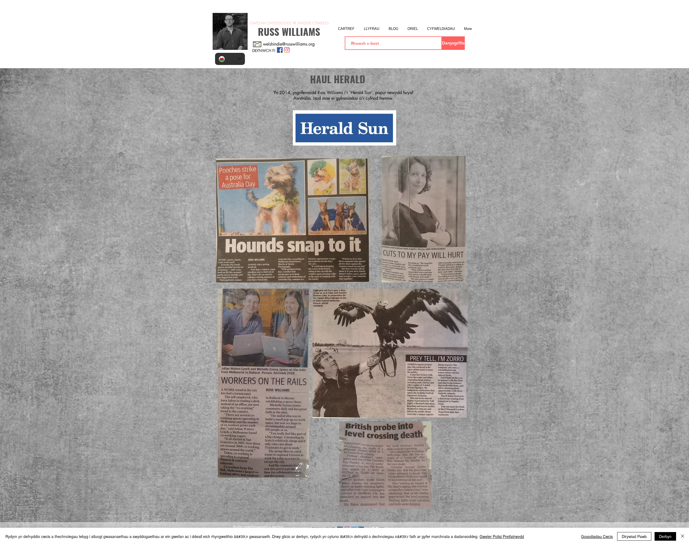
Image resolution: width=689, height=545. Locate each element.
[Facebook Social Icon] (280, 50)
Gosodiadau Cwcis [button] (597, 536)
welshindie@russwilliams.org (289, 44)
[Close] (682, 536)
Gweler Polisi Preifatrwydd (502, 536)
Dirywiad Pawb (634, 536)
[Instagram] (287, 50)
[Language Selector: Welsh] (230, 59)
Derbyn (665, 536)
